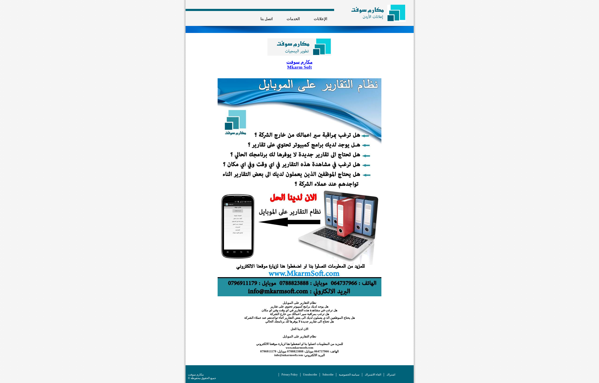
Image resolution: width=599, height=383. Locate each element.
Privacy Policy (289, 374)
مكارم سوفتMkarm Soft (299, 65)
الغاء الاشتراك (373, 374)
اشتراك (391, 374)
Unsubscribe (310, 374)
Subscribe (327, 374)
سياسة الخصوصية (349, 374)
